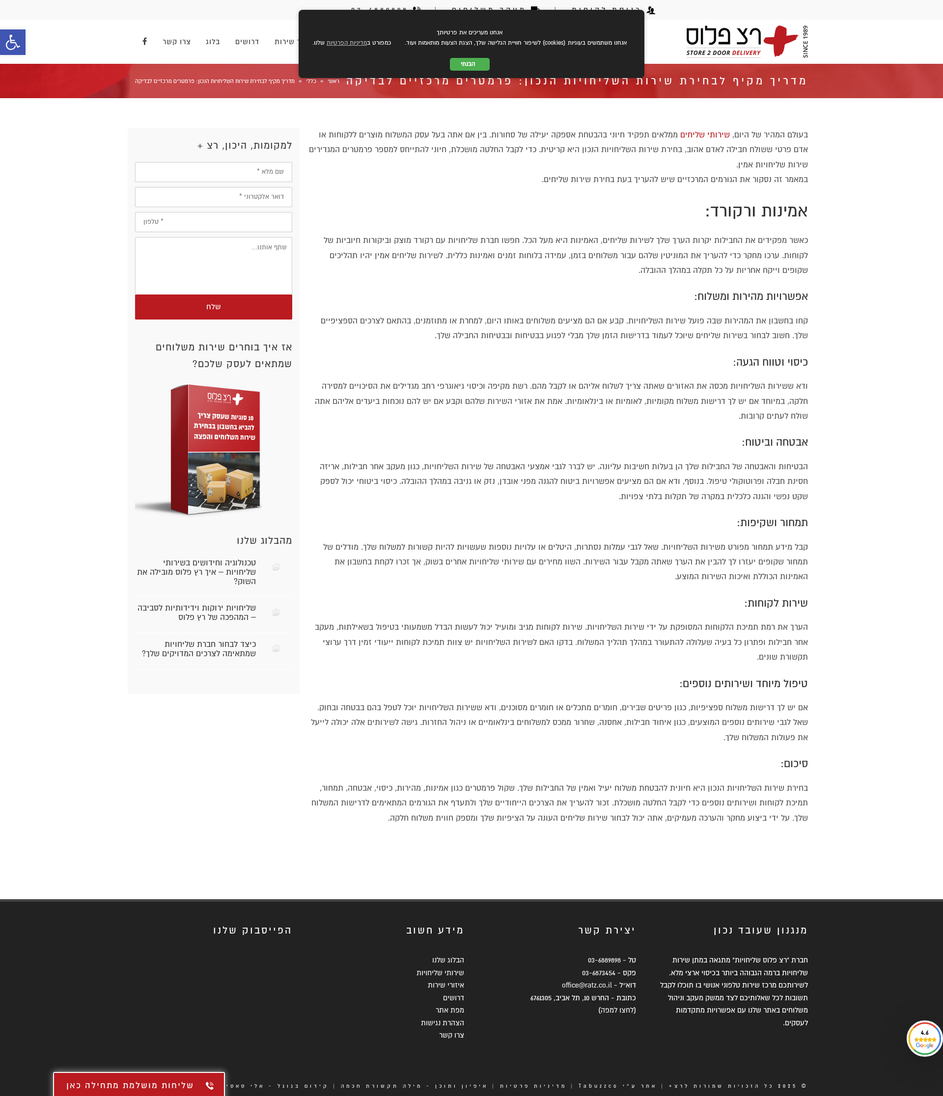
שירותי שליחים (705, 135)
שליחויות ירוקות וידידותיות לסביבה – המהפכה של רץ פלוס (197, 612)
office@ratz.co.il (587, 985)
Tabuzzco (599, 1086)
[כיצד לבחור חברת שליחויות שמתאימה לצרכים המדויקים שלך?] (276, 648)
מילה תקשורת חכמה (381, 1086)
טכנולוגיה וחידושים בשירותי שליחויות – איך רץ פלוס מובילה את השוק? (196, 572)
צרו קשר (451, 1035)
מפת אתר (450, 1010)
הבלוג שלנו (448, 960)
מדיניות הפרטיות (347, 43)
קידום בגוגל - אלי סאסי (277, 1086)
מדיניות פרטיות (533, 1086)
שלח (213, 307)
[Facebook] (145, 42)
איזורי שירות (446, 985)
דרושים (453, 997)
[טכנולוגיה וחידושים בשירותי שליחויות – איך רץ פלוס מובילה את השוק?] (276, 567)
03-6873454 (598, 972)
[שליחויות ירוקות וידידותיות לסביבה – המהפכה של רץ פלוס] (276, 612)
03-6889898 (604, 960)
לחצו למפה (617, 1010)
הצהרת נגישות (442, 1022)
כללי (311, 81)
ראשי (333, 81)
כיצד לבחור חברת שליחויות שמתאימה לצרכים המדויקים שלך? (199, 649)
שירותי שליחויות (440, 972)
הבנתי (470, 64)
